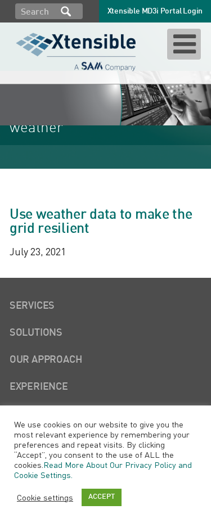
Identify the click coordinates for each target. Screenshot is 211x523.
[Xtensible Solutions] (77, 50)
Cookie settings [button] (45, 497)
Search (66, 11)
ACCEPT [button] (101, 497)
